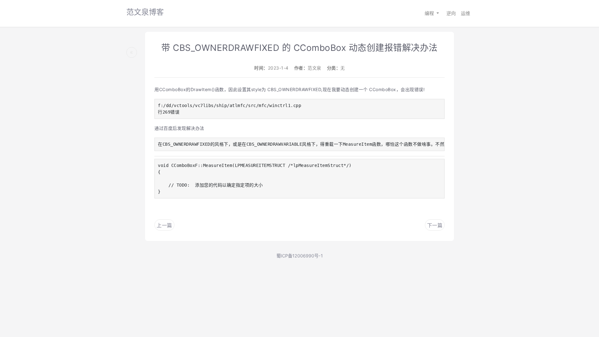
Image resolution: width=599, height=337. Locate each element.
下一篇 (435, 225)
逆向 (451, 13)
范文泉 (314, 68)
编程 (430, 13)
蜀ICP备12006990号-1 (299, 255)
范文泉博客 (145, 12)
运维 (465, 13)
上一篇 (164, 225)
